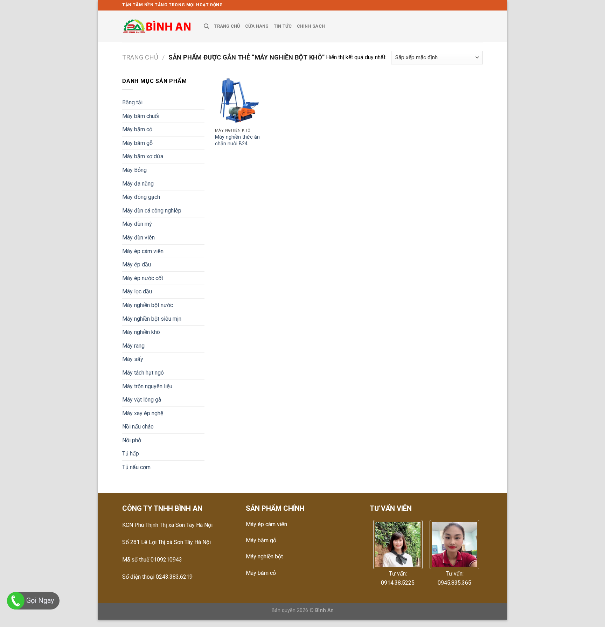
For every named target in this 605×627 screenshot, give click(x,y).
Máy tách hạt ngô (143, 372)
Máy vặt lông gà (141, 399)
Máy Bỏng (134, 170)
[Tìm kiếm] (206, 26)
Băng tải (132, 102)
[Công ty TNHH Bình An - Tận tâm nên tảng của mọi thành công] (157, 26)
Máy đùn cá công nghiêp (151, 210)
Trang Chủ (227, 26)
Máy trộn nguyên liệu (147, 386)
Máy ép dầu (136, 264)
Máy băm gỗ (137, 143)
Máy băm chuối (140, 116)
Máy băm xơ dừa (142, 156)
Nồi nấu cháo (138, 426)
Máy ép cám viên (143, 251)
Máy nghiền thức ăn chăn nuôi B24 (237, 140)
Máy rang (133, 345)
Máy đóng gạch (141, 197)
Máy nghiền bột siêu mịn (151, 318)
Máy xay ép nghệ (142, 413)
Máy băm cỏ (137, 129)
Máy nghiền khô (141, 332)
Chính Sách (311, 26)
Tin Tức (283, 26)
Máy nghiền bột (264, 556)
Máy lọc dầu (137, 291)
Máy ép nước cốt (142, 278)
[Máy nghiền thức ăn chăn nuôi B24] (239, 101)
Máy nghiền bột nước (147, 305)
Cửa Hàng (257, 26)
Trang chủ (140, 57)
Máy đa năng (138, 183)
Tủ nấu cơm (136, 467)
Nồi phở (131, 440)
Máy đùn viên (138, 237)
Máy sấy (132, 359)
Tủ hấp (130, 453)
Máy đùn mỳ (137, 224)
